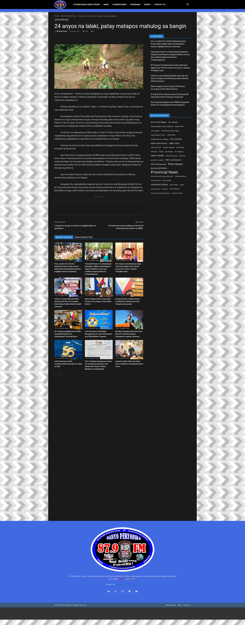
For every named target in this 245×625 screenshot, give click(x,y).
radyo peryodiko (180, 176)
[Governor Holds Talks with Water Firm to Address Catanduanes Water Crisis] (129, 349)
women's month (177, 193)
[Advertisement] (76, 613)
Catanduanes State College (170, 131)
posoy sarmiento (159, 168)
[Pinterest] (68, 37)
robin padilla (166, 180)
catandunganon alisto (158, 135)
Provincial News (164, 172)
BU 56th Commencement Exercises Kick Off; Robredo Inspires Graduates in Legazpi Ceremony (128, 333)
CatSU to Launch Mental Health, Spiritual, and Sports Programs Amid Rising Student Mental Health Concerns (169, 78)
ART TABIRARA (173, 122)
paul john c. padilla (157, 160)
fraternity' (154, 151)
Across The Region (159, 122)
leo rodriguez (179, 151)
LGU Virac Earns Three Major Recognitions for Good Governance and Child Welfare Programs (98, 333)
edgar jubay (174, 143)
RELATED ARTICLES (64, 237)
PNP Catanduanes (158, 164)
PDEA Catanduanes (173, 160)
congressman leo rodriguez (160, 139)
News (106, 4)
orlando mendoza (171, 156)
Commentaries (119, 4)
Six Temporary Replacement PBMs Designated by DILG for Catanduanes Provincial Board (67, 333)
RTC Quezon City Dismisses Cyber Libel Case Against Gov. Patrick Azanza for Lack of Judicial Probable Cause (170, 68)
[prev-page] (56, 374)
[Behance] (108, 591)
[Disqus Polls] (98, 414)
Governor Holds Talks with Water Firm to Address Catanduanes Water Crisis (129, 363)
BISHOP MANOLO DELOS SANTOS (162, 126)
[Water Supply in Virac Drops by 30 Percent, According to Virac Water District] (99, 287)
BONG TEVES (179, 126)
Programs (135, 4)
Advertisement (170, 605)
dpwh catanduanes (159, 143)
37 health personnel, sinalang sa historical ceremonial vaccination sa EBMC (125, 226)
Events (147, 4)
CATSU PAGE (171, 135)
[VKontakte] (136, 591)
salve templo (174, 185)
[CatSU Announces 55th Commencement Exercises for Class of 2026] (68, 349)
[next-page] (60, 374)
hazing (161, 151)
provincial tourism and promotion (162, 176)
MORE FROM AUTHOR (84, 237)
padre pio (182, 156)
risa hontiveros (156, 180)
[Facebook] (56, 37)
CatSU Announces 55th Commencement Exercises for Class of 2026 (68, 363)
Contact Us (159, 4)
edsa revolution (156, 147)
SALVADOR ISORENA (159, 184)
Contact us (187, 605)
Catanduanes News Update (86, 4)
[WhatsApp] (74, 37)
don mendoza (176, 139)
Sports (182, 185)
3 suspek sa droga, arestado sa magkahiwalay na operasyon (75, 226)
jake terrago (169, 151)
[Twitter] (62, 37)
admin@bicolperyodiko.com (127, 584)
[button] (188, 4)
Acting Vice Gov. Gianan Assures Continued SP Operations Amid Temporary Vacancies (127, 301)
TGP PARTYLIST (174, 189)
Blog (179, 605)
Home (56, 16)
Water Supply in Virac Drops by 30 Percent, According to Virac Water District (98, 301)
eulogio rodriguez (169, 147)
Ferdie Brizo (180, 147)
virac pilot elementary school (160, 193)
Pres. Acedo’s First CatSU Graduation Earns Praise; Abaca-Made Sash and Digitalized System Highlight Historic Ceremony (168, 44)
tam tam (165, 189)
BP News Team (62, 31)
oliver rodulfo (157, 155)
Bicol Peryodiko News (68, 16)
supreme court (155, 189)
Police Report (175, 164)
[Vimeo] (129, 591)
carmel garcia (155, 131)
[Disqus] (98, 480)
